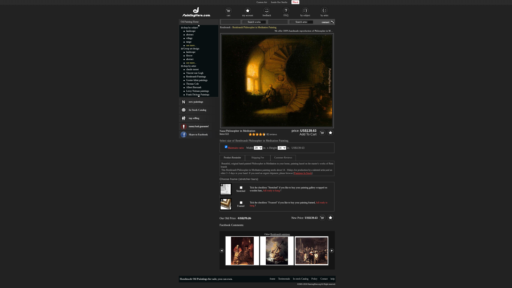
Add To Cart (308, 134)
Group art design (191, 48)
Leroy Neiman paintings (197, 91)
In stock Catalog (300, 278)
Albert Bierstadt (193, 87)
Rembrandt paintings (280, 234)
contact (325, 22)
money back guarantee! (199, 126)
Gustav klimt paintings (197, 80)
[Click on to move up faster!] (199, 25)
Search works (254, 22)
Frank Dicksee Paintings (197, 94)
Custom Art (262, 2)
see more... (191, 45)
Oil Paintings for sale (205, 278)
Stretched (240, 191)
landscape (190, 31)
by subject (305, 15)
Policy (314, 278)
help (333, 278)
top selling (194, 118)
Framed (240, 206)
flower (189, 55)
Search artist (301, 22)
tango (188, 41)
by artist (324, 15)
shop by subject (190, 27)
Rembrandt (225, 27)
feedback (267, 15)
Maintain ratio (236, 147)
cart (228, 15)
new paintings (196, 101)
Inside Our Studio (279, 2)
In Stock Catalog (197, 110)
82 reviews (272, 134)
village (189, 38)
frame (272, 278)
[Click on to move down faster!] (199, 96)
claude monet (192, 69)
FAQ (286, 15)
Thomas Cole (192, 83)
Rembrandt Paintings (196, 76)
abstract (189, 34)
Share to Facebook (198, 134)
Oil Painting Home (190, 21)
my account (247, 15)
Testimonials (284, 278)
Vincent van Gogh (194, 73)
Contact (324, 278)
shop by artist (189, 66)
